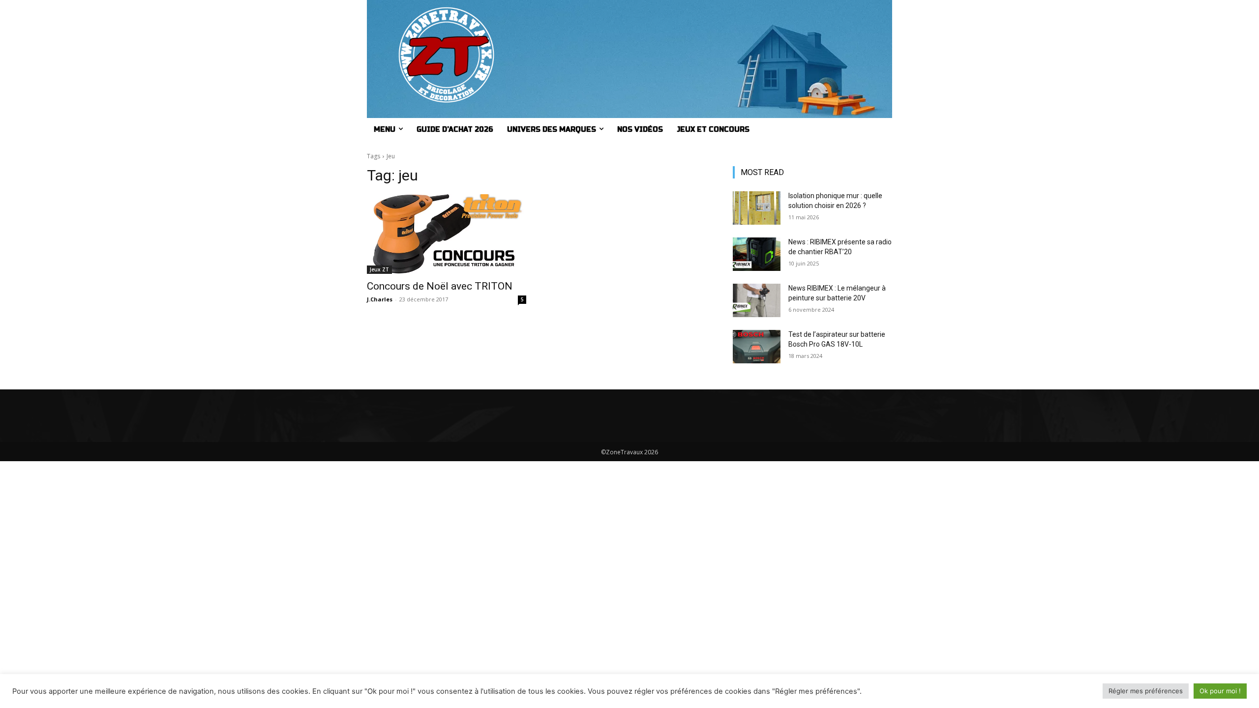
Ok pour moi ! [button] (1220, 691)
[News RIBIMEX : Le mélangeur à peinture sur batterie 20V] (756, 300)
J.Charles (379, 299)
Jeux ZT (379, 269)
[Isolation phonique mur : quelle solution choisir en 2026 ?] (756, 208)
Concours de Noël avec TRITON (439, 286)
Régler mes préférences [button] (1146, 691)
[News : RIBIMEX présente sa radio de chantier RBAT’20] (756, 254)
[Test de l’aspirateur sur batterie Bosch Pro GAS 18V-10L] (756, 346)
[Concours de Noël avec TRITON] (446, 234)
